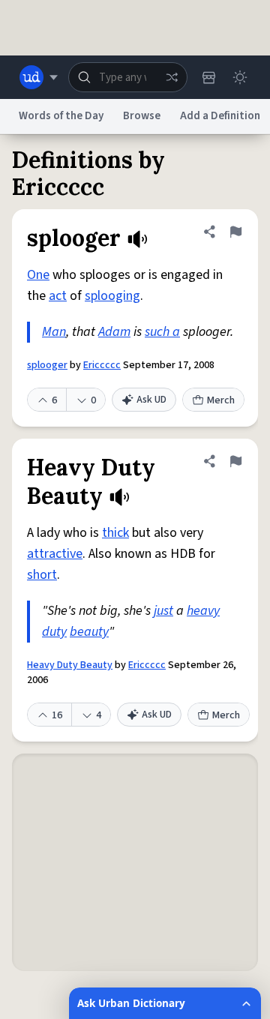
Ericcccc (102, 365)
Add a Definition (220, 116)
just (163, 610)
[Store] (209, 77)
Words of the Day (61, 116)
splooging (112, 295)
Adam (114, 331)
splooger (47, 365)
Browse (141, 116)
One (38, 274)
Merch (221, 400)
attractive (54, 553)
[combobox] (128, 77)
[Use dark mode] (240, 77)
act (58, 295)
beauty (89, 631)
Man (54, 331)
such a (162, 331)
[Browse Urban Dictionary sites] (38, 77)
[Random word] (172, 77)
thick (115, 532)
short (42, 574)
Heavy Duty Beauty (69, 665)
